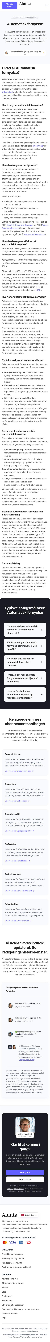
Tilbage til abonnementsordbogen (25, 17)
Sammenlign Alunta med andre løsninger (20, 1309)
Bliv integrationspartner (13, 1305)
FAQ (4, 1318)
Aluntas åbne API (10, 1279)
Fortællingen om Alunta (12, 1254)
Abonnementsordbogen (13, 1283)
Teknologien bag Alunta (13, 1258)
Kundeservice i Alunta (12, 1263)
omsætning (38, 146)
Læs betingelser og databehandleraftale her (20, 1334)
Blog (4, 1292)
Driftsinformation (10, 1313)
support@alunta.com (15, 1189)
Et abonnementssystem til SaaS (16, 1267)
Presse (5, 1287)
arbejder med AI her (26, 1060)
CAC (38, 290)
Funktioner (7, 1296)
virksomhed (7, 92)
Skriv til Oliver (25, 1179)
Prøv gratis (25, 1172)
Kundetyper (7, 1300)
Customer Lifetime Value (34, 234)
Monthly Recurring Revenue (19, 225)
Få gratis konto (9, 5)
